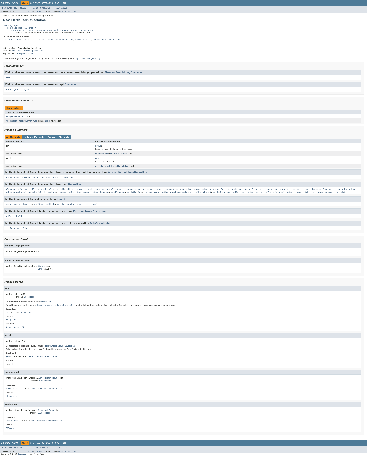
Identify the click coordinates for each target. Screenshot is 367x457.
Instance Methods (34, 137)
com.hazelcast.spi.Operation (21, 28)
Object (61, 199)
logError (327, 189)
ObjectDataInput (118, 154)
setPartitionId (203, 192)
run (97, 158)
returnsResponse (100, 192)
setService (238, 192)
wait (81, 204)
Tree (37, 3)
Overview (5, 3)
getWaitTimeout (301, 189)
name (8, 77)
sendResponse (118, 192)
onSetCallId (38, 192)
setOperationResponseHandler (177, 192)
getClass (38, 204)
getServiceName (61, 177)
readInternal (102, 154)
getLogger (169, 189)
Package (16, 3)
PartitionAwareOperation (106, 39)
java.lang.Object (11, 25)
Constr (29, 11)
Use (32, 3)
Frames (34, 8)
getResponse (271, 189)
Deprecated (47, 3)
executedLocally (45, 189)
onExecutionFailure (345, 189)
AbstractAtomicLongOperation (27, 51)
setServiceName (254, 192)
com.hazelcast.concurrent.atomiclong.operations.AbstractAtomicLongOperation (52, 30)
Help (64, 3)
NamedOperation (83, 39)
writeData (341, 192)
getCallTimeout (115, 189)
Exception (29, 297)
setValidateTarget (274, 192)
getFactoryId (12, 177)
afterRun (10, 189)
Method (38, 11)
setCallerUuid (134, 192)
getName (46, 177)
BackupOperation (64, 39)
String (33, 121)
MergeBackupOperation (17, 116)
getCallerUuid (84, 189)
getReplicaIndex (253, 189)
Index (57, 3)
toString (75, 177)
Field (21, 11)
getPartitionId (235, 189)
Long (47, 121)
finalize (27, 204)
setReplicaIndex (221, 192)
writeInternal (102, 166)
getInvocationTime (152, 189)
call (32, 189)
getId (98, 146)
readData (51, 192)
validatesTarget (325, 192)
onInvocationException (18, 192)
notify (60, 204)
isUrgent (316, 189)
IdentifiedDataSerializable (38, 39)
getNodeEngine (183, 189)
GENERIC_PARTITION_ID (17, 89)
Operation (70, 84)
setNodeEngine (151, 192)
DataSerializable (12, 39)
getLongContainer (31, 177)
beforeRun (22, 189)
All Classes (61, 8)
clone (8, 204)
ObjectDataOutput (120, 166)
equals (17, 204)
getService (285, 189)
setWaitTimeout (295, 192)
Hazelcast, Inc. (23, 454)
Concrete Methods (58, 137)
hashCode (50, 204)
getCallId (99, 189)
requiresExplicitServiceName (73, 192)
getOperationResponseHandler (209, 189)
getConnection (132, 189)
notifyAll (71, 204)
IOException (45, 381)
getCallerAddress (65, 189)
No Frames (45, 8)
